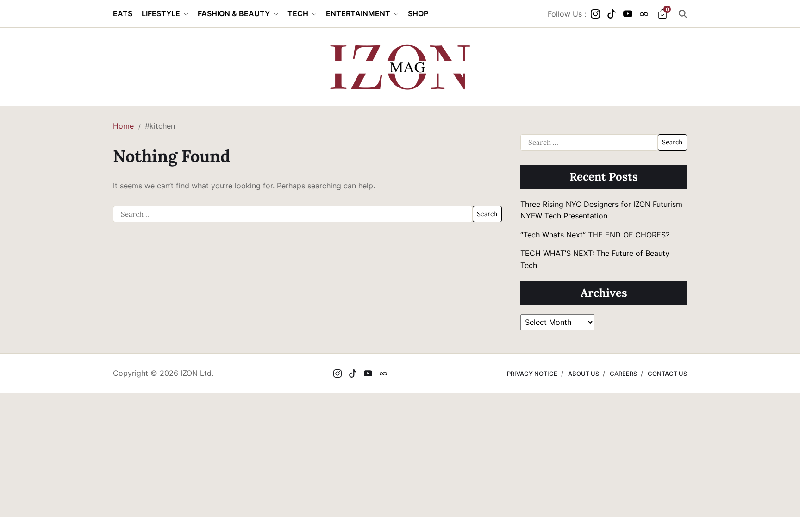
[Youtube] (627, 14)
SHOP (418, 13)
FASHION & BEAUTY (234, 13)
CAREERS (623, 373)
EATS (122, 13)
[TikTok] (611, 14)
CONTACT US (667, 373)
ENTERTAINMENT (358, 13)
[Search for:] (293, 214)
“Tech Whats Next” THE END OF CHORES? (596, 234)
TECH (298, 13)
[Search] (683, 14)
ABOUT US (583, 373)
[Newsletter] (644, 14)
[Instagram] (595, 14)
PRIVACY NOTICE (532, 373)
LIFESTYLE (161, 13)
